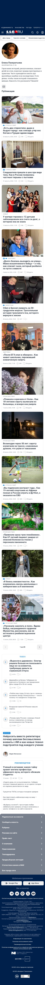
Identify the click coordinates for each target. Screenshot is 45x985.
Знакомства (19, 27)
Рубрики (5, 828)
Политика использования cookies (22, 941)
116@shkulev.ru (31, 917)
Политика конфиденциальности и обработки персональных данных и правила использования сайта (22, 948)
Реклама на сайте (9, 833)
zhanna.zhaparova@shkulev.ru (15, 927)
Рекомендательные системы (22, 944)
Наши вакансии (8, 849)
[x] (28, 894)
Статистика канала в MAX (13, 865)
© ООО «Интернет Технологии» (22, 971)
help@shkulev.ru (27, 921)
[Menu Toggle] (2, 32)
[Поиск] (32, 32)
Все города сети (9, 870)
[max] (22, 894)
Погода (29, 27)
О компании (7, 844)
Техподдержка (8, 854)
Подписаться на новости (12, 817)
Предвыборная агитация (12, 860)
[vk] (17, 894)
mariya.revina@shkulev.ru (16, 930)
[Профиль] (42, 32)
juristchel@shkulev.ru (22, 920)
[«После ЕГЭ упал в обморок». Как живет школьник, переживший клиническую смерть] (22, 336)
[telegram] (12, 894)
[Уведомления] (37, 32)
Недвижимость (7, 27)
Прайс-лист (7, 838)
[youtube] (33, 894)
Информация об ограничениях (22, 938)
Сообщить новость (10, 822)
